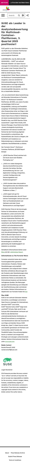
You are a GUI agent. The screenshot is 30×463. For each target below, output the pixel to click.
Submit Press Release (15, 456)
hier (26, 291)
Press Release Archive (18, 453)
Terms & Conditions (15, 460)
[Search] (19, 15)
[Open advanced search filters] (23, 15)
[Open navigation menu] (3, 15)
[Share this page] (27, 15)
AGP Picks (4, 2)
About (7, 453)
